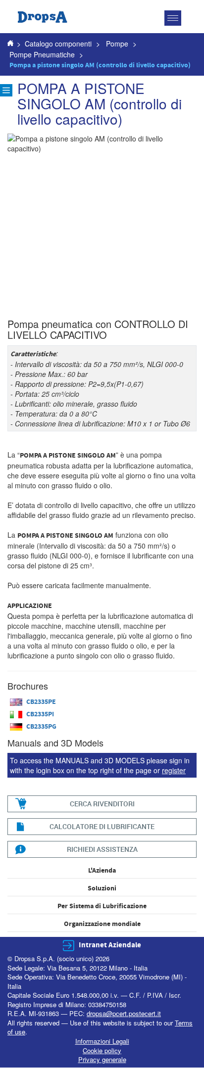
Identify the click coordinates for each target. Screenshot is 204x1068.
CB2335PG (41, 727)
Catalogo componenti (58, 43)
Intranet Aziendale (110, 945)
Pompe (117, 43)
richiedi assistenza (102, 849)
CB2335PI (40, 714)
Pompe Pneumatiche (42, 54)
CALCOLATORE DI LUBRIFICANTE (102, 826)
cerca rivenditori (102, 803)
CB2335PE (41, 702)
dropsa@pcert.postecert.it (124, 1013)
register (174, 770)
